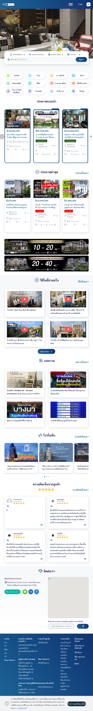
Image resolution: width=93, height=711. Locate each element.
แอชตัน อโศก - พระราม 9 (27, 689)
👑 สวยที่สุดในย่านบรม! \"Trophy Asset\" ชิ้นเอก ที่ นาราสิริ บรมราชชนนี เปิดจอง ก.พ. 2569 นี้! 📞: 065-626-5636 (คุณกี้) (46, 136)
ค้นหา (81, 59)
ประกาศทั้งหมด (81, 173)
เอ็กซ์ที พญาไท (43, 642)
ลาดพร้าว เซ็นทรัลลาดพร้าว (64, 658)
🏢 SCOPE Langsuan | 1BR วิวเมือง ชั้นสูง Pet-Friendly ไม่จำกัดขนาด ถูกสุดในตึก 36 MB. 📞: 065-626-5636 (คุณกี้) (17, 136)
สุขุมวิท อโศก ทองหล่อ (26, 659)
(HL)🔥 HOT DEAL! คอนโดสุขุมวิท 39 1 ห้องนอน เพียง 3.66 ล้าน (74, 206)
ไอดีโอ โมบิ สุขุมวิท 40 (26, 678)
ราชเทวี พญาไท (44, 639)
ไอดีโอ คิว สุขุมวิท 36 (25, 663)
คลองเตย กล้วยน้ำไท (46, 683)
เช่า (5, 646)
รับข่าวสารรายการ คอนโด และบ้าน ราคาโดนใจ (65, 621)
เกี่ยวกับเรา (78, 652)
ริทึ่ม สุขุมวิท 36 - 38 (25, 666)
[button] (89, 33)
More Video (45, 351)
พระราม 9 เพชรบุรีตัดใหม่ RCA (66, 667)
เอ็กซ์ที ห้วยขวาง (43, 663)
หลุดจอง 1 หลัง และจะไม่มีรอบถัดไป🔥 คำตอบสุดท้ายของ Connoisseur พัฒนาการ (74, 136)
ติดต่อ (77, 663)
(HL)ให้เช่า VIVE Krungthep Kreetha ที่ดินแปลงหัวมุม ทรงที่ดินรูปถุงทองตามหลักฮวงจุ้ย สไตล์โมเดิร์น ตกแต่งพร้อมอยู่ (17, 206)
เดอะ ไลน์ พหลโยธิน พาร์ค (27, 645)
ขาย (5, 642)
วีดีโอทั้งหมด (82, 281)
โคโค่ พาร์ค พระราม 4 (45, 687)
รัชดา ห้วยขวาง (44, 659)
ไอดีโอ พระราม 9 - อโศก (26, 692)
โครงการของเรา (9, 660)
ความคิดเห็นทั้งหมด (80, 490)
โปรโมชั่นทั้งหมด (81, 436)
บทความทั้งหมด (81, 362)
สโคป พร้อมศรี (23, 675)
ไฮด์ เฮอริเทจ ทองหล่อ (26, 669)
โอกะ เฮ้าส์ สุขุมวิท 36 (25, 672)
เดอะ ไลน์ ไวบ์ (23, 648)
